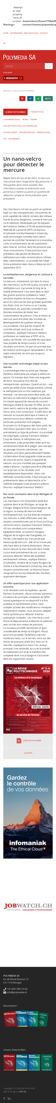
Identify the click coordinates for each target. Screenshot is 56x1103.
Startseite (7, 91)
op (30, 98)
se (38, 98)
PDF (4, 139)
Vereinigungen (43, 132)
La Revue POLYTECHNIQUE (23, 91)
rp (22, 98)
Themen (33, 119)
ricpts (48, 98)
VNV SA (22, 1091)
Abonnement (14, 139)
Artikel (25, 119)
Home (5, 33)
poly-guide (7, 72)
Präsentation (37, 112)
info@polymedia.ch (17, 992)
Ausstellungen (10, 132)
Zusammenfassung (11, 119)
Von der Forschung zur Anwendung (20, 126)
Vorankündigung (27, 132)
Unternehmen (16, 33)
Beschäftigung (31, 33)
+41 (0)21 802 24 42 (16, 988)
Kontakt (44, 33)
